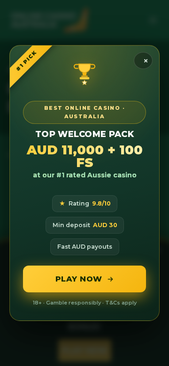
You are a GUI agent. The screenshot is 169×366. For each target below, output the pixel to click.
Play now (78, 278)
